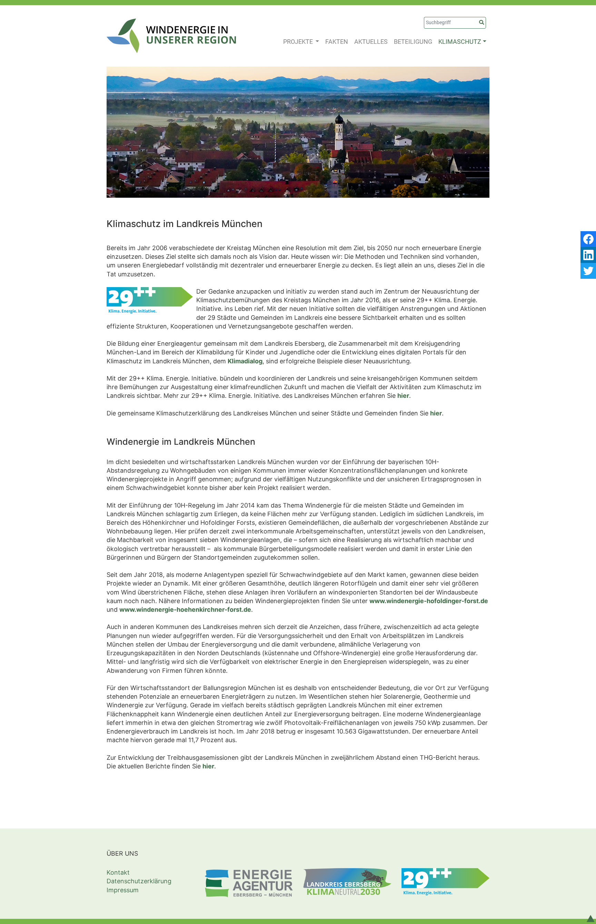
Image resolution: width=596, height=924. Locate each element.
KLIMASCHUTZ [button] (459, 41)
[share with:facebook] (588, 239)
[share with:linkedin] (588, 255)
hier (403, 395)
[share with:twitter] (588, 271)
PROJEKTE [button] (298, 41)
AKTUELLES (371, 41)
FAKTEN (336, 41)
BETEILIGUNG (413, 41)
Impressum (123, 890)
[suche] (481, 23)
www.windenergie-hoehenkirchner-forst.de (185, 609)
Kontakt (118, 872)
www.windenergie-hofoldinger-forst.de (428, 600)
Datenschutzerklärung (139, 881)
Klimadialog (245, 361)
